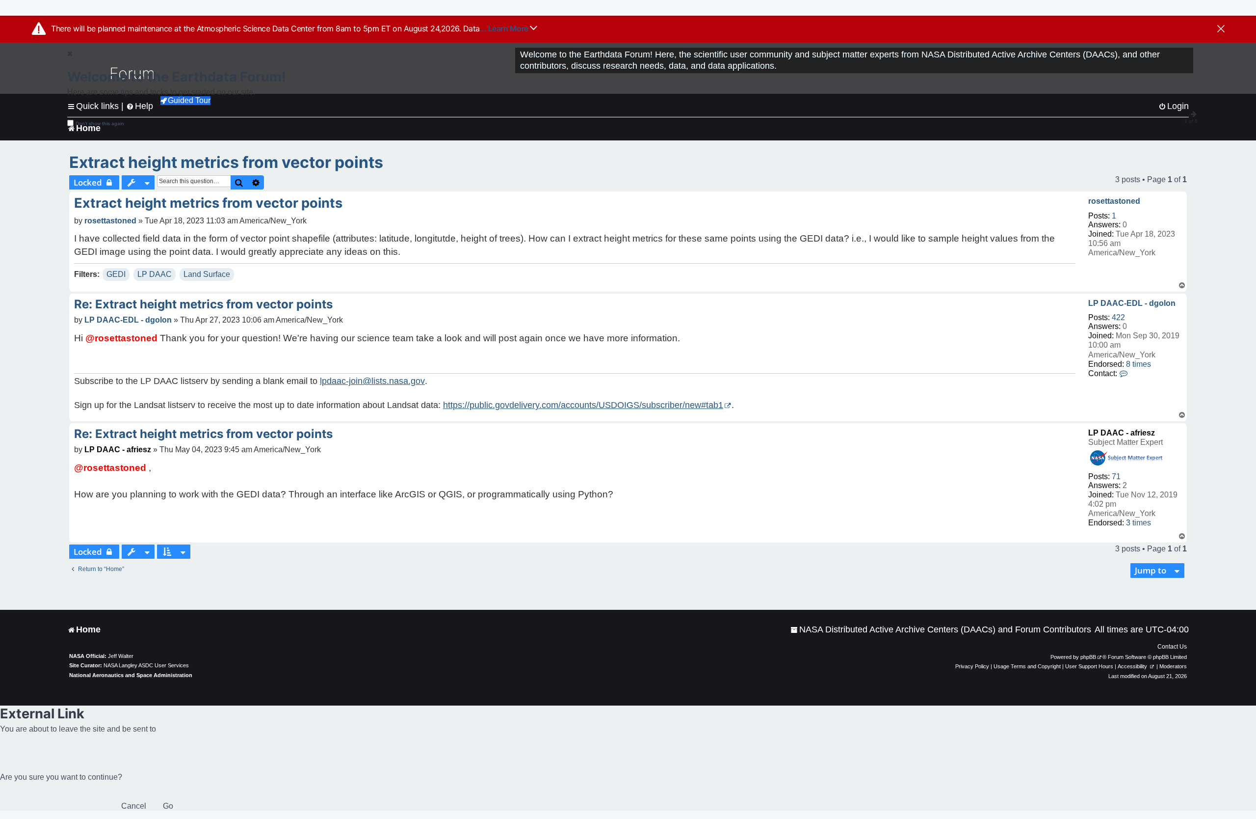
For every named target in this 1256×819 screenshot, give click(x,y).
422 (1118, 317)
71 (1116, 476)
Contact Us (1172, 646)
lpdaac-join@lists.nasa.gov (372, 381)
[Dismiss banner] (1221, 29)
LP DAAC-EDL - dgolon (1132, 303)
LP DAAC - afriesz (1121, 433)
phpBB (1088, 657)
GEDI (116, 274)
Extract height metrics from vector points (226, 162)
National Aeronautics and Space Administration (130, 675)
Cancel (133, 806)
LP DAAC (154, 274)
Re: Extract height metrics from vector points (203, 304)
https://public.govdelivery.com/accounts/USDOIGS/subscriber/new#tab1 (583, 405)
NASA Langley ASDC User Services (146, 665)
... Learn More (505, 28)
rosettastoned (1114, 201)
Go (168, 806)
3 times (1138, 523)
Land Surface (206, 274)
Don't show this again (100, 123)
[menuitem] (940, 629)
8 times (1138, 364)
